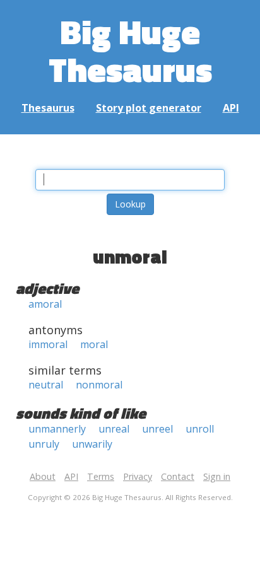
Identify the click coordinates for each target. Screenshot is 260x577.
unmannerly (57, 429)
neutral (45, 385)
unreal (113, 429)
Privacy (137, 476)
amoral (45, 304)
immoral (48, 344)
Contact (177, 476)
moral (94, 344)
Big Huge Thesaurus (130, 50)
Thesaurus (47, 108)
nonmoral (99, 385)
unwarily (92, 444)
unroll (200, 429)
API (231, 108)
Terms (100, 476)
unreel (157, 429)
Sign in (216, 476)
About (43, 476)
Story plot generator (148, 108)
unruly (43, 444)
